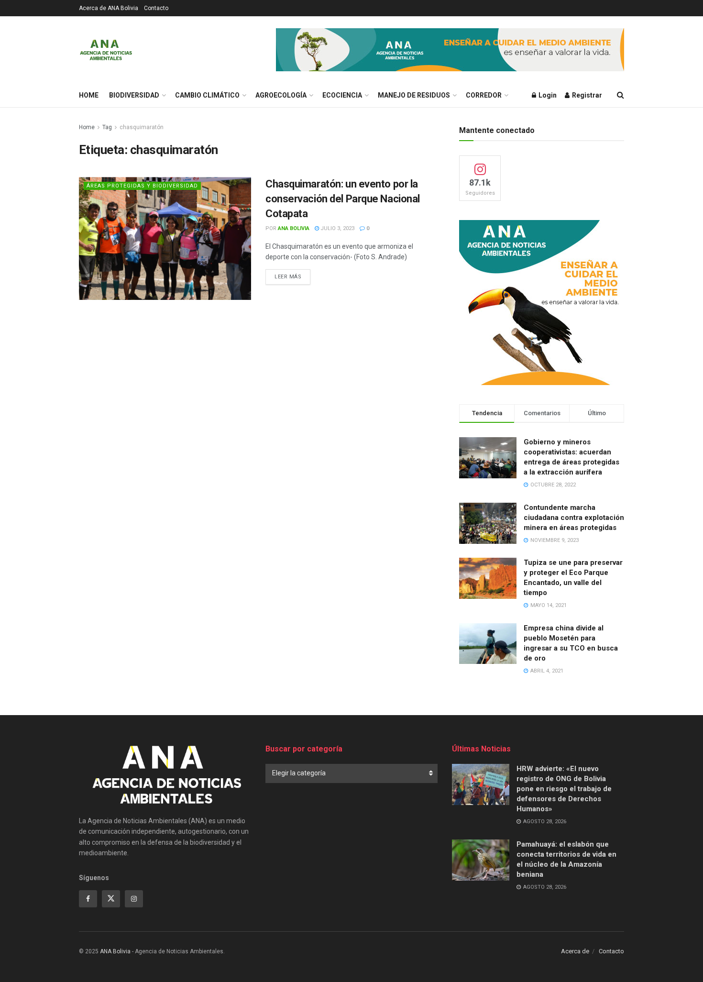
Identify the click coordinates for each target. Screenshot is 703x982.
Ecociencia (342, 95)
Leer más (292, 276)
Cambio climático (207, 95)
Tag (107, 127)
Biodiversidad (134, 95)
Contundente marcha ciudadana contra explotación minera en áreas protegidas (574, 517)
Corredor (484, 95)
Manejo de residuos (414, 95)
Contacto (156, 8)
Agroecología (281, 95)
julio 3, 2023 (336, 228)
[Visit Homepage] (106, 50)
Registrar (586, 95)
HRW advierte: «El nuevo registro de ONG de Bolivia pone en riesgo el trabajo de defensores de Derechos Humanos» (564, 788)
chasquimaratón (142, 127)
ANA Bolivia (293, 228)
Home (89, 95)
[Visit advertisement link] (450, 49)
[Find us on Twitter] (111, 898)
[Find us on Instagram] (134, 898)
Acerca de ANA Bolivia (108, 8)
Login (547, 95)
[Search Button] (620, 95)
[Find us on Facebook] (88, 898)
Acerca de (575, 951)
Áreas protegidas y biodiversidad (142, 186)
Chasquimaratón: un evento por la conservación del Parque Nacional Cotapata (342, 199)
